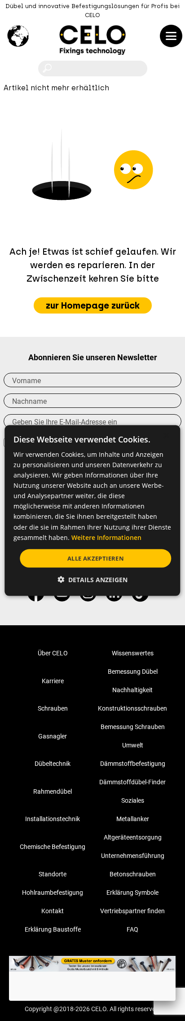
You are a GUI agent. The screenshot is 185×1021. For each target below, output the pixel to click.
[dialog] (92, 510)
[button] (92, 580)
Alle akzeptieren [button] (95, 558)
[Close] (175, 956)
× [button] (166, 435)
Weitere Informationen (106, 537)
